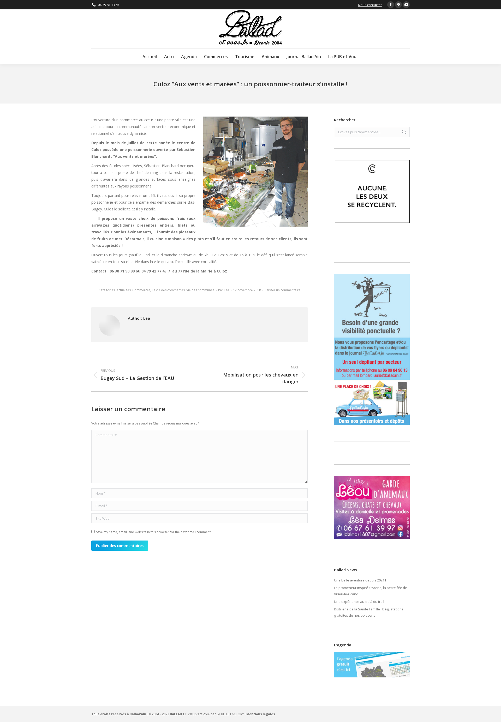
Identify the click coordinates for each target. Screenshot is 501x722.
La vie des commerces (168, 290)
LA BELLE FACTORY (230, 714)
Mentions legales (260, 714)
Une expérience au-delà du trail (359, 601)
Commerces (141, 290)
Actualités (123, 290)
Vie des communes (200, 290)
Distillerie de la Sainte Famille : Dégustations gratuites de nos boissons (368, 612)
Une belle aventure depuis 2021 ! (360, 580)
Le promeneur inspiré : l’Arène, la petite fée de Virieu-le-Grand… (370, 590)
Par (223, 290)
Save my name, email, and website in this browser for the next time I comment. (153, 532)
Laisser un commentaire (282, 290)
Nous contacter (370, 4)
